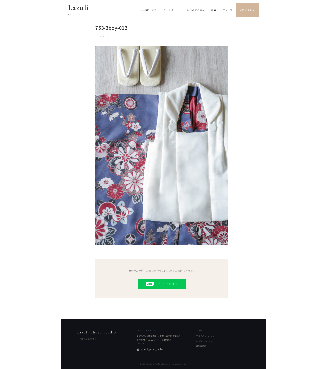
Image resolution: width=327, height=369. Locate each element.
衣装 (213, 10)
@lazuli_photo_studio (152, 349)
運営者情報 (201, 346)
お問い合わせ (247, 10)
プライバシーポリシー (206, 335)
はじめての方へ (195, 10)
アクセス (227, 10)
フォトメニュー (172, 10)
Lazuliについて (148, 10)
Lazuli (78, 7)
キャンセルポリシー (205, 341)
